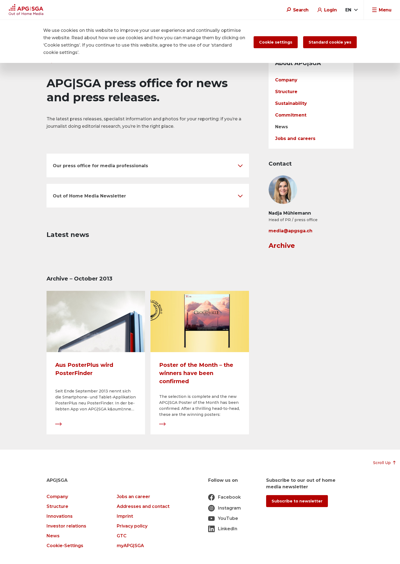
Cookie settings (275, 42)
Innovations (60, 516)
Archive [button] (282, 245)
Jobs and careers (295, 138)
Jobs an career (133, 496)
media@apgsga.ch (290, 230)
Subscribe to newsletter (297, 501)
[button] (148, 165)
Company (286, 80)
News (281, 126)
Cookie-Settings (65, 545)
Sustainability (291, 103)
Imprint (125, 516)
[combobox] (351, 10)
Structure (286, 91)
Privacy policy (132, 526)
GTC (122, 535)
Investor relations (66, 526)
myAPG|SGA (130, 545)
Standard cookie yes (330, 42)
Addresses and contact (143, 506)
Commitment (290, 115)
